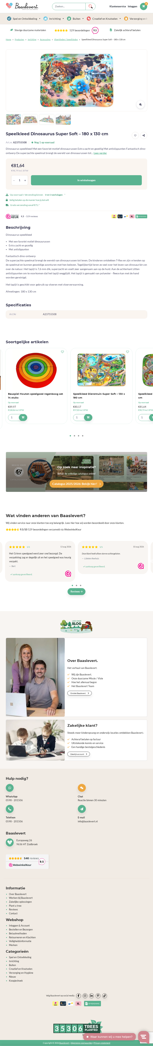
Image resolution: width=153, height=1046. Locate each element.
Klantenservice (118, 6)
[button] (76, 30)
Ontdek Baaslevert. (78, 693)
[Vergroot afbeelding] (140, 104)
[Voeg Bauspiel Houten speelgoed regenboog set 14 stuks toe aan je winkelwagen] (23, 417)
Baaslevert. (64, 1043)
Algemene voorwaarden (81, 1043)
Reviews (75, 591)
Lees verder (100, 153)
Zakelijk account (77, 754)
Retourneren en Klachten (22, 937)
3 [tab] (78, 435)
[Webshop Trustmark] (68, 574)
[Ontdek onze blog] (76, 626)
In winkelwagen (86, 180)
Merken (13, 945)
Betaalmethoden (18, 933)
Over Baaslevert (17, 894)
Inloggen (132, 6)
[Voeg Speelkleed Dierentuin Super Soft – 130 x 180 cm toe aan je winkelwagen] (88, 417)
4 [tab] (82, 435)
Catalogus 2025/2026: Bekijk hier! (75, 483)
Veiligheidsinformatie (20, 941)
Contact (13, 913)
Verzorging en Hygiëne (21, 972)
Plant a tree (15, 905)
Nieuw (12, 976)
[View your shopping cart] (143, 6)
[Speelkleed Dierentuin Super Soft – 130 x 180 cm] (101, 370)
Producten (19, 39)
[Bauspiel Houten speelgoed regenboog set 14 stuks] (36, 370)
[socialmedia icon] (78, 995)
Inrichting (55, 18)
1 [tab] (70, 435)
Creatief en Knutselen (105, 18)
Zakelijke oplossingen (20, 901)
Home (8, 39)
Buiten (76, 18)
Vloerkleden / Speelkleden (66, 39)
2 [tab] (74, 435)
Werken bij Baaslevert (21, 897)
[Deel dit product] (143, 135)
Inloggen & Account (19, 925)
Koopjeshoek (16, 980)
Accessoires (45, 39)
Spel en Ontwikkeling (25, 18)
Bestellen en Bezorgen (21, 929)
